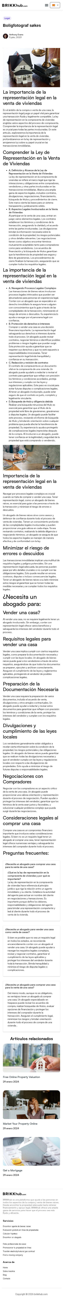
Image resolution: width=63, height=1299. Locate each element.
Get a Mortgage (12, 1170)
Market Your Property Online (20, 1123)
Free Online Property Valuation (21, 1077)
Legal (7, 18)
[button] (46, 5)
